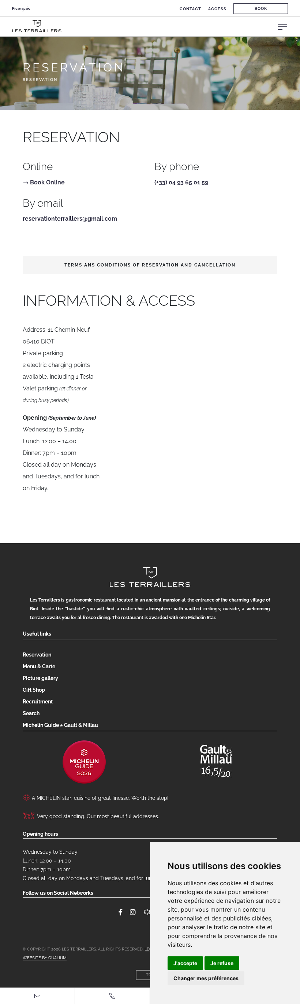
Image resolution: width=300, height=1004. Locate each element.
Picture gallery (40, 678)
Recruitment (38, 702)
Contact (190, 9)
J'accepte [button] (185, 963)
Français (21, 8)
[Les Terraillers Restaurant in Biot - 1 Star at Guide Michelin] (156, 26)
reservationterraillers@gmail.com (70, 218)
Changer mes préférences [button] (206, 978)
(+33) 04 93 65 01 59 (181, 182)
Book (261, 8)
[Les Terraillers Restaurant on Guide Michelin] (147, 912)
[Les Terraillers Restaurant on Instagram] (133, 912)
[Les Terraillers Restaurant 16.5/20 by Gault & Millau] (215, 759)
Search (31, 713)
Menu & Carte (39, 666)
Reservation (37, 655)
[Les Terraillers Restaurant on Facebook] (121, 912)
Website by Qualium (45, 958)
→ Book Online (44, 182)
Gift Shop (34, 690)
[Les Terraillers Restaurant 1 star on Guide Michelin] (84, 762)
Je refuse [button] (221, 963)
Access (217, 9)
